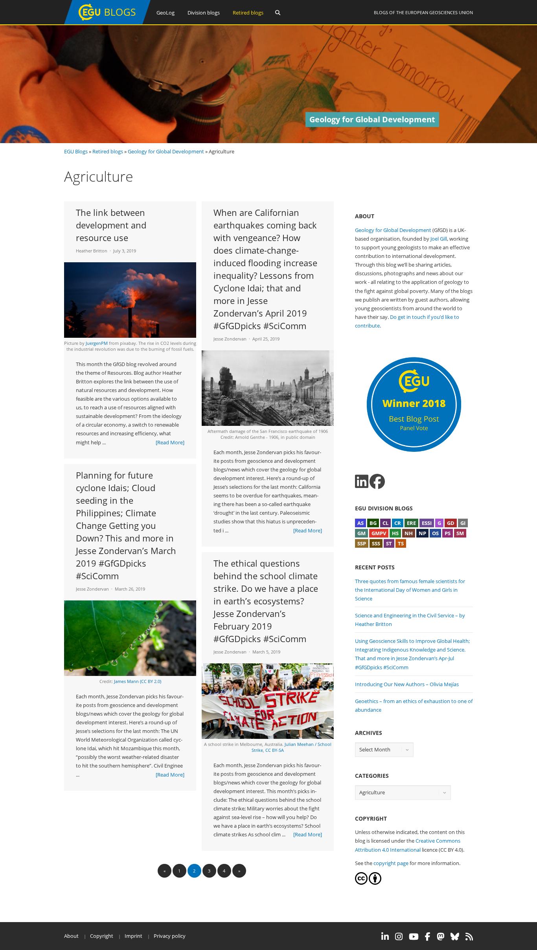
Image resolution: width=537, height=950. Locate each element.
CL (385, 523)
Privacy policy (170, 935)
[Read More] (170, 442)
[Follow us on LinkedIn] (361, 481)
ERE (411, 523)
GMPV (378, 533)
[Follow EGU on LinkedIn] (385, 936)
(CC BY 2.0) (150, 681)
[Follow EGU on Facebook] (427, 936)
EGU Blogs (76, 151)
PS (448, 533)
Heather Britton (91, 251)
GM (361, 533)
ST (389, 543)
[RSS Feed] (469, 936)
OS (435, 533)
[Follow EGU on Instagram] (399, 936)
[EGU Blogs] (107, 22)
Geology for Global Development (166, 151)
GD (450, 523)
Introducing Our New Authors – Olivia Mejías (407, 684)
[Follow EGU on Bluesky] (455, 936)
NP (422, 533)
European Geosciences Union (439, 12)
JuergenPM (97, 343)
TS (401, 543)
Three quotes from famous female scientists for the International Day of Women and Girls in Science (410, 590)
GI (462, 523)
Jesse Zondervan (229, 339)
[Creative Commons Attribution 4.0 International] (361, 882)
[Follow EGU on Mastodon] (440, 936)
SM (460, 533)
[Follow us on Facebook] (377, 481)
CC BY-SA (274, 750)
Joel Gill (438, 238)
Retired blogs (248, 12)
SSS (376, 543)
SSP (361, 543)
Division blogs (204, 12)
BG (373, 523)
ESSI (427, 523)
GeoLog (165, 12)
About (71, 935)
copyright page (390, 863)
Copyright (101, 935)
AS (360, 523)
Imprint (133, 935)
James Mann (126, 681)
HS (395, 533)
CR (397, 523)
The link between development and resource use (111, 224)
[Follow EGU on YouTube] (414, 936)
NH (409, 533)
